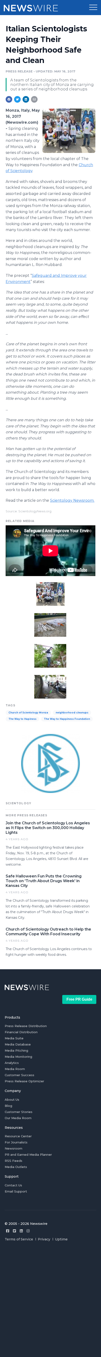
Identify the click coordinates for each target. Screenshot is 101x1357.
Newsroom (13, 1148)
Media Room (15, 1069)
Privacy (44, 1239)
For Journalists (16, 1142)
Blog (8, 1106)
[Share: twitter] (17, 99)
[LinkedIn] (21, 1231)
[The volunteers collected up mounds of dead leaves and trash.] (50, 655)
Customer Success (19, 1075)
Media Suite (14, 1038)
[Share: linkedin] (26, 99)
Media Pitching (16, 1050)
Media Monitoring (18, 1056)
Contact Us (13, 1185)
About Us (12, 1099)
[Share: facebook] (9, 99)
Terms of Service (19, 1239)
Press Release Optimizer (24, 1081)
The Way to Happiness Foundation (67, 719)
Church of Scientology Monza (28, 712)
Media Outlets (16, 1167)
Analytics (12, 1063)
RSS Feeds (13, 1161)
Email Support (16, 1191)
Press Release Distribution (26, 1026)
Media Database (18, 1044)
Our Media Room (18, 1118)
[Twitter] (14, 1231)
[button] (93, 7)
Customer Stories (18, 1112)
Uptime (61, 1239)
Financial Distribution (21, 1032)
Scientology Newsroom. (72, 500)
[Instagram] (28, 1231)
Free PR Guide (79, 999)
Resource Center (18, 1136)
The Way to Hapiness (22, 719)
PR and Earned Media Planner (28, 1154)
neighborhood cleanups (72, 712)
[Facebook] (7, 1231)
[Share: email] (34, 99)
